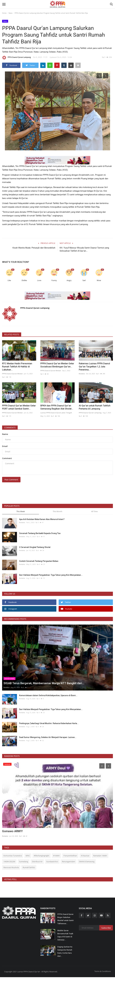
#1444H (56, 855)
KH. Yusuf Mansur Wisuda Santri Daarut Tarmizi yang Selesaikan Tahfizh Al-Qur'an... (84, 249)
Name (5, 434)
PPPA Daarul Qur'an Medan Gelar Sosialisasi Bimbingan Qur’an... (57, 365)
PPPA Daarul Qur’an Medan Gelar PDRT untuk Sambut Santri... (19, 407)
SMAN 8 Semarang (86, 861)
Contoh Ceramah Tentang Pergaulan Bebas (38, 561)
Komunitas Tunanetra (13, 855)
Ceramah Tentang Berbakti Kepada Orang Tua (39, 533)
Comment (7, 458)
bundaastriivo (52, 861)
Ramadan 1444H (100, 855)
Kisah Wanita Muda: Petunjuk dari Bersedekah (33, 248)
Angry (69, 280)
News (10, 13)
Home (4, 13)
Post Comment (11, 479)
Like (9, 280)
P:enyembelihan (70, 855)
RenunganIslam (68, 861)
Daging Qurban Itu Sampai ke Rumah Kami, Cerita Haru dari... (64, 951)
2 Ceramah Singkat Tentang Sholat (34, 547)
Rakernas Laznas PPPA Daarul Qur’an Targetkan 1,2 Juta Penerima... (94, 366)
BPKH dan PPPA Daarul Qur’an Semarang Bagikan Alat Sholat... (56, 407)
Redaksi (82, 374)
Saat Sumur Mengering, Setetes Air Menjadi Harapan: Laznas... (47, 737)
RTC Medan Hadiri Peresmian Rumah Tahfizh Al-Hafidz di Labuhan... (17, 366)
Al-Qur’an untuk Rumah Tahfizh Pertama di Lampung (94, 407)
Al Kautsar (85, 855)
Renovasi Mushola (11, 867)
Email (5, 446)
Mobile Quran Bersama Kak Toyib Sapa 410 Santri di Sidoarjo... (65, 935)
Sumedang (23, 861)
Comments (10, 427)
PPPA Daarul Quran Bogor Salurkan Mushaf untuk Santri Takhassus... (65, 919)
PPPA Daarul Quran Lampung (19, 57)
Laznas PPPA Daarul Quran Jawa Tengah (56, 413)
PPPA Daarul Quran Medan (12, 374)
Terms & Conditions (102, 971)
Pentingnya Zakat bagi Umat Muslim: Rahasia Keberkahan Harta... (49, 723)
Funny (54, 280)
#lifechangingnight (41, 855)
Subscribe (106, 927)
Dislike (24, 280)
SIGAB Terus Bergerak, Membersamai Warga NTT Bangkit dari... (42, 831)
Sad (84, 280)
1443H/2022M (9, 861)
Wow (99, 280)
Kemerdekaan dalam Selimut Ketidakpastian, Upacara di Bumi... (48, 695)
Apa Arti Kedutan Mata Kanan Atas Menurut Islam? (42, 519)
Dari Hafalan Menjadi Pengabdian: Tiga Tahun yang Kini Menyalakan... (51, 575)
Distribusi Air (37, 861)
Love (39, 280)
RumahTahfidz (29, 867)
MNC (28, 855)
